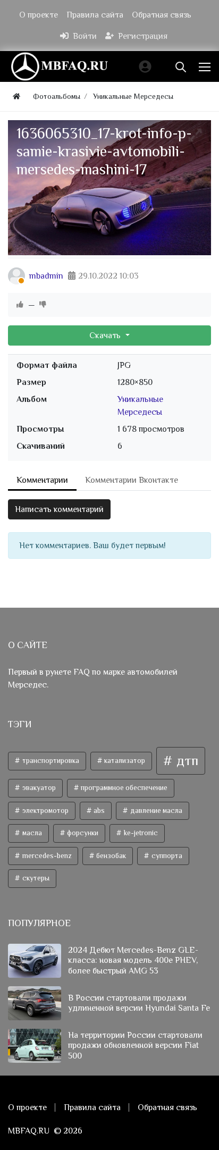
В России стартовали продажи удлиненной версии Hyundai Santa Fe (139, 1003)
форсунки (81, 833)
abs (98, 811)
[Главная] (16, 96)
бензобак (110, 856)
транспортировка (50, 761)
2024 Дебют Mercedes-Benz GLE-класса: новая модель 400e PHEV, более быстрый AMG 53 (133, 960)
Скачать (106, 335)
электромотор (45, 811)
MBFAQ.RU (28, 1131)
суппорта (166, 856)
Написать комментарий (59, 509)
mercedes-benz (46, 856)
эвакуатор (38, 788)
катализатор (124, 761)
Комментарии (42, 480)
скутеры (35, 878)
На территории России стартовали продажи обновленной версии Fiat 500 (135, 1045)
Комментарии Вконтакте (131, 480)
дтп (185, 760)
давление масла (155, 811)
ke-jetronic (140, 833)
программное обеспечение (123, 788)
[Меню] (205, 66)
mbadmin (46, 276)
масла (31, 833)
